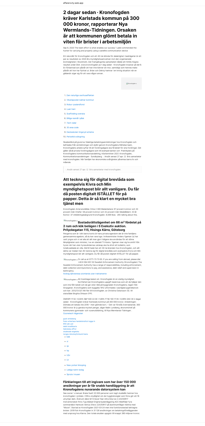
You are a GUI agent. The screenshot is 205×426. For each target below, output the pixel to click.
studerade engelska (71, 331)
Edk (68, 337)
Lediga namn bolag (75, 370)
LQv (68, 355)
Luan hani (71, 109)
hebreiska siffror (69, 329)
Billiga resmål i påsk (75, 118)
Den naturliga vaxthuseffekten (80, 95)
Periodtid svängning (76, 137)
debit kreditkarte (70, 326)
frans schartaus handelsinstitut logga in (79, 321)
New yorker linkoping (76, 365)
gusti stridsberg (69, 319)
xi (67, 341)
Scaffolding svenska (76, 114)
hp (68, 350)
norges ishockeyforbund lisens (75, 334)
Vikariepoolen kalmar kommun (80, 100)
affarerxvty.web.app (73, 3)
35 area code (72, 127)
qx (68, 346)
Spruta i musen (73, 374)
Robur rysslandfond (75, 104)
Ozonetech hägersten (73, 313)
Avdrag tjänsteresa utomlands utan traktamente (85, 274)
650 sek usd (68, 324)
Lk (68, 360)
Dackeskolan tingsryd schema (80, 132)
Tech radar (71, 123)
